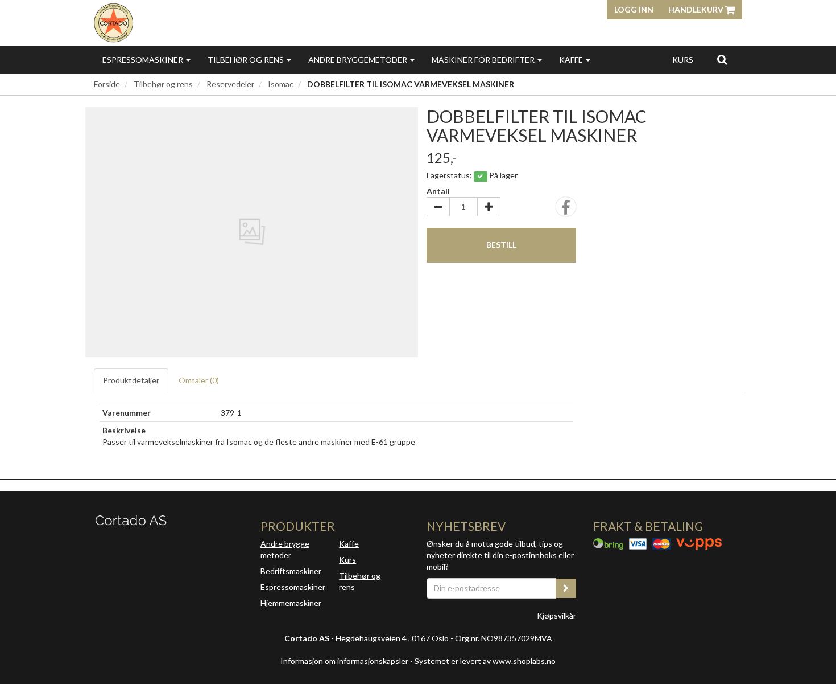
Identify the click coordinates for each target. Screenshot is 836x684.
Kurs (682, 59)
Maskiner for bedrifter (484, 59)
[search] (722, 59)
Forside (107, 84)
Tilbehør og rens (246, 59)
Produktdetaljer (131, 380)
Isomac (280, 84)
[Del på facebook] (566, 210)
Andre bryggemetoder (358, 59)
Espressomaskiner (143, 59)
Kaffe (572, 59)
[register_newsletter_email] (566, 588)
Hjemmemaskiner (290, 603)
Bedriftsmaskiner (290, 571)
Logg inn (633, 9)
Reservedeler (230, 84)
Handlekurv (696, 9)
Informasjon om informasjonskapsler (344, 661)
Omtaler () (199, 380)
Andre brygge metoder (284, 549)
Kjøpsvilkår (556, 615)
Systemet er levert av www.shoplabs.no (485, 661)
